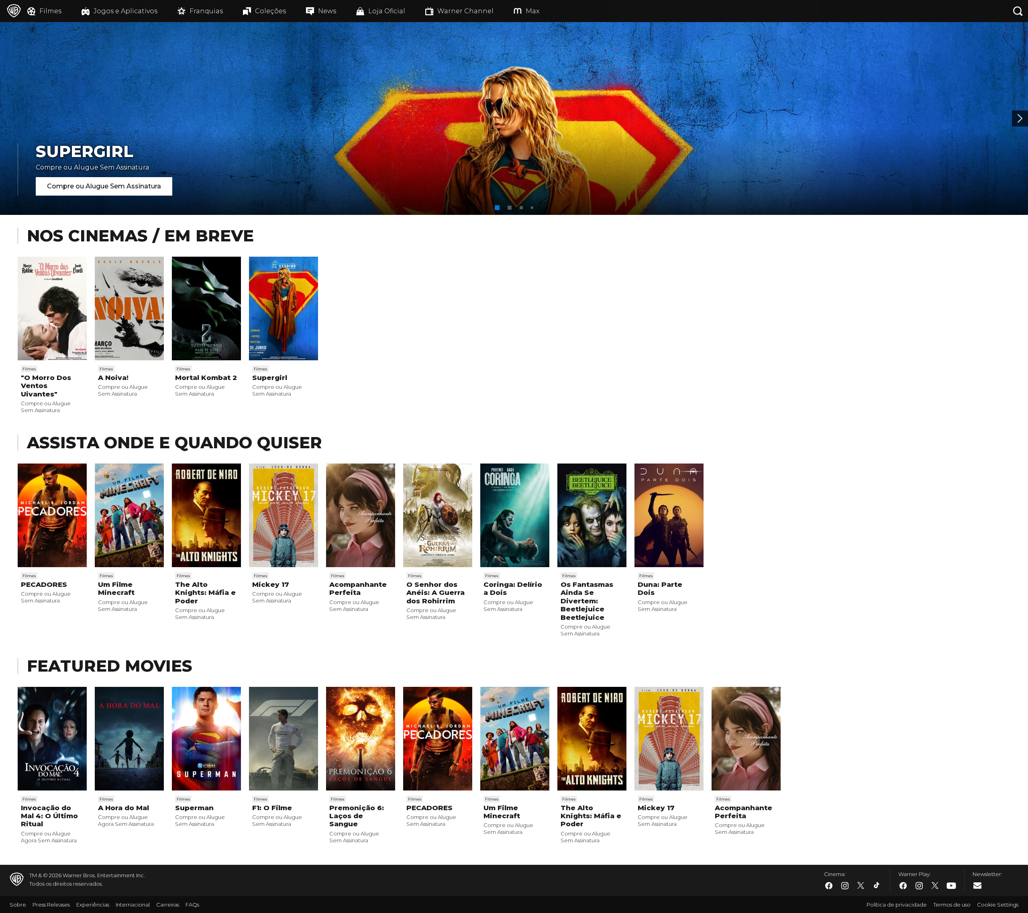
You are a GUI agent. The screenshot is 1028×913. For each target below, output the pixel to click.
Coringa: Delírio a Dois (512, 588)
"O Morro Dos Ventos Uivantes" (46, 386)
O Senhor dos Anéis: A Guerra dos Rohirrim (435, 592)
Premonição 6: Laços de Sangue (356, 816)
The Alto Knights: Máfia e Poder (205, 592)
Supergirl (269, 378)
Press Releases (51, 904)
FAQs (192, 904)
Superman (194, 808)
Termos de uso (952, 904)
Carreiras (167, 904)
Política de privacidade (897, 904)
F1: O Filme (272, 808)
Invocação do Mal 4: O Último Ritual (49, 816)
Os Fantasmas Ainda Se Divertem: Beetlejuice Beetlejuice (587, 600)
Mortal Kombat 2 (206, 378)
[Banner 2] (1020, 118)
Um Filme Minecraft (116, 588)
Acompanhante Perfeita (358, 588)
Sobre (18, 904)
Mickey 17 (270, 584)
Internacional (133, 904)
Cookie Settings (997, 904)
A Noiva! (113, 378)
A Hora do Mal (123, 808)
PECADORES (44, 584)
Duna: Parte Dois (660, 588)
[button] (497, 207)
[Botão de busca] (1018, 11)
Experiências (92, 904)
